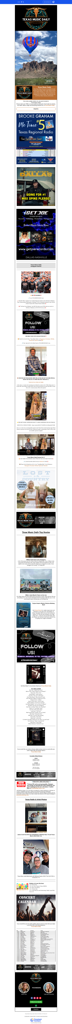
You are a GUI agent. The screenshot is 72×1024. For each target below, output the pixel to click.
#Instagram (42, 339)
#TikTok (52, 339)
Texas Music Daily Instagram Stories (36, 265)
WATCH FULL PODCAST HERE (36, 382)
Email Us (36, 108)
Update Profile (33, 1016)
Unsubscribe (27, 1016)
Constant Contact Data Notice (41, 1016)
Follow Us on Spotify (36, 1001)
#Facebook (47, 339)
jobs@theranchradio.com (22, 795)
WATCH (41, 461)
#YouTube (31, 340)
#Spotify (36, 340)
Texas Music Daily (49, 105)
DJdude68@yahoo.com (38, 788)
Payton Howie (38, 610)
